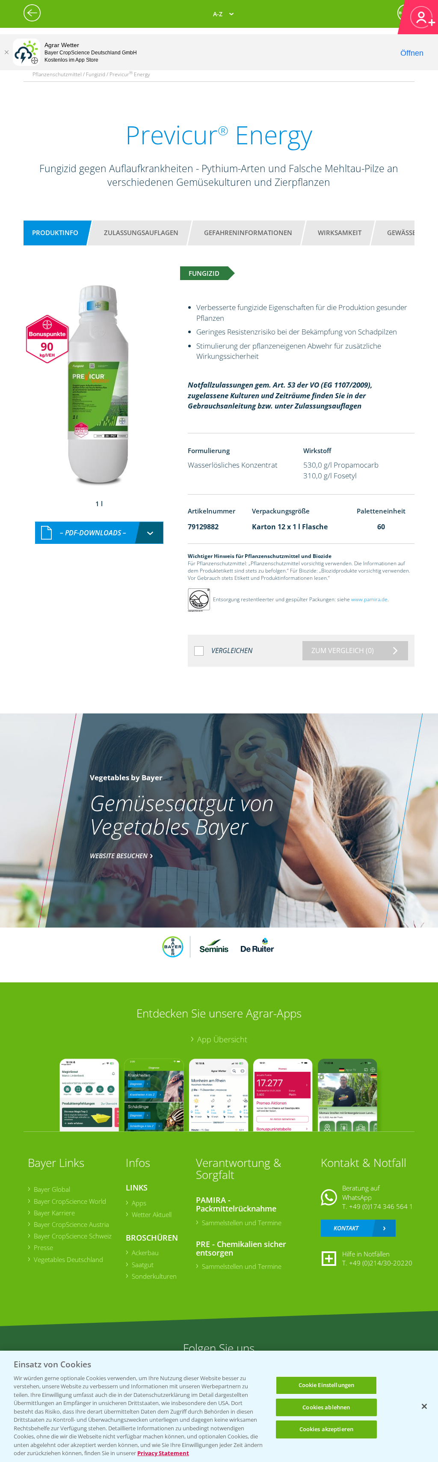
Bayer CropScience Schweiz (73, 1236)
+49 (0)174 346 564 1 (381, 1206)
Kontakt (346, 1228)
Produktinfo (55, 232)
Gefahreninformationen (248, 232)
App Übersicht (222, 1039)
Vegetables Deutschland (68, 1259)
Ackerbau (145, 1252)
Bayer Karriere (54, 1212)
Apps (139, 1203)
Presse (43, 1247)
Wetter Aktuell (152, 1214)
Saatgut (143, 1264)
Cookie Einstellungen (327, 1385)
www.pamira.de (369, 599)
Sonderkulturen (154, 1276)
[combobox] (99, 533)
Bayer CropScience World (70, 1201)
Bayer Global (52, 1189)
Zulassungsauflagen (141, 232)
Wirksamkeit (339, 232)
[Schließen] (6, 52)
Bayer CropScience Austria (71, 1224)
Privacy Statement (163, 1453)
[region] (219, 1406)
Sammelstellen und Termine (241, 1222)
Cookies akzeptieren (326, 1429)
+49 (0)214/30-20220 (380, 1263)
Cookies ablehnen (326, 1407)
